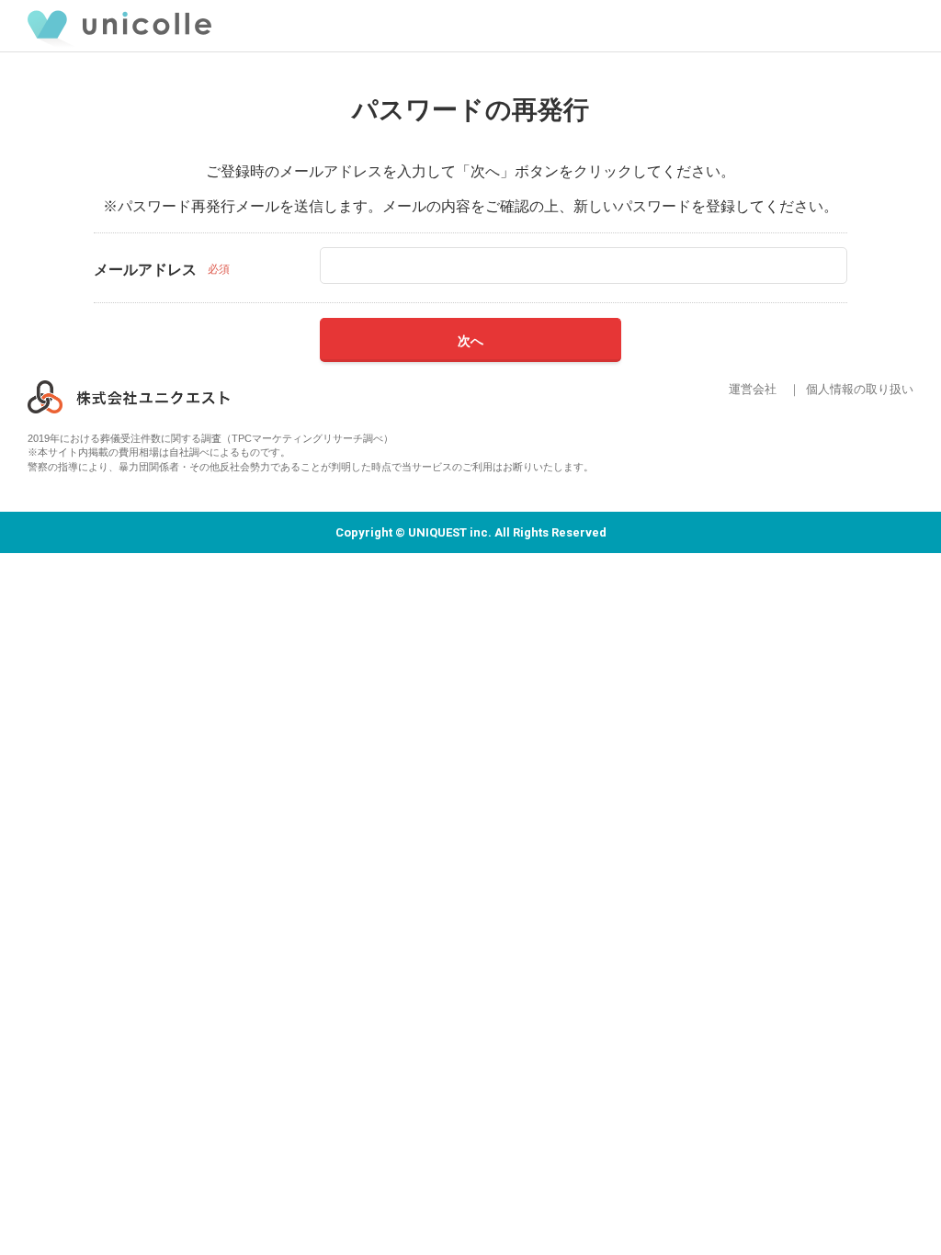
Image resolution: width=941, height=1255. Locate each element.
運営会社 (753, 389)
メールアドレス (145, 269)
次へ (470, 341)
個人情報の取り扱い (859, 389)
